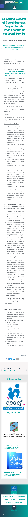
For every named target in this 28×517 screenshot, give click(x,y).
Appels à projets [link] (8, 496)
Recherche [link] (22, 499)
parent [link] (10, 2)
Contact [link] (13, 499)
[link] (2, 6)
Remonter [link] (14, 510)
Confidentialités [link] (21, 514)
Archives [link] (5, 499)
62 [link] (16, 2)
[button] (21, 2)
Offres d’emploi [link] (20, 496)
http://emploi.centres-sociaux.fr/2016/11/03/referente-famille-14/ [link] (15, 73)
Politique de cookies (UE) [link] (14, 503)
